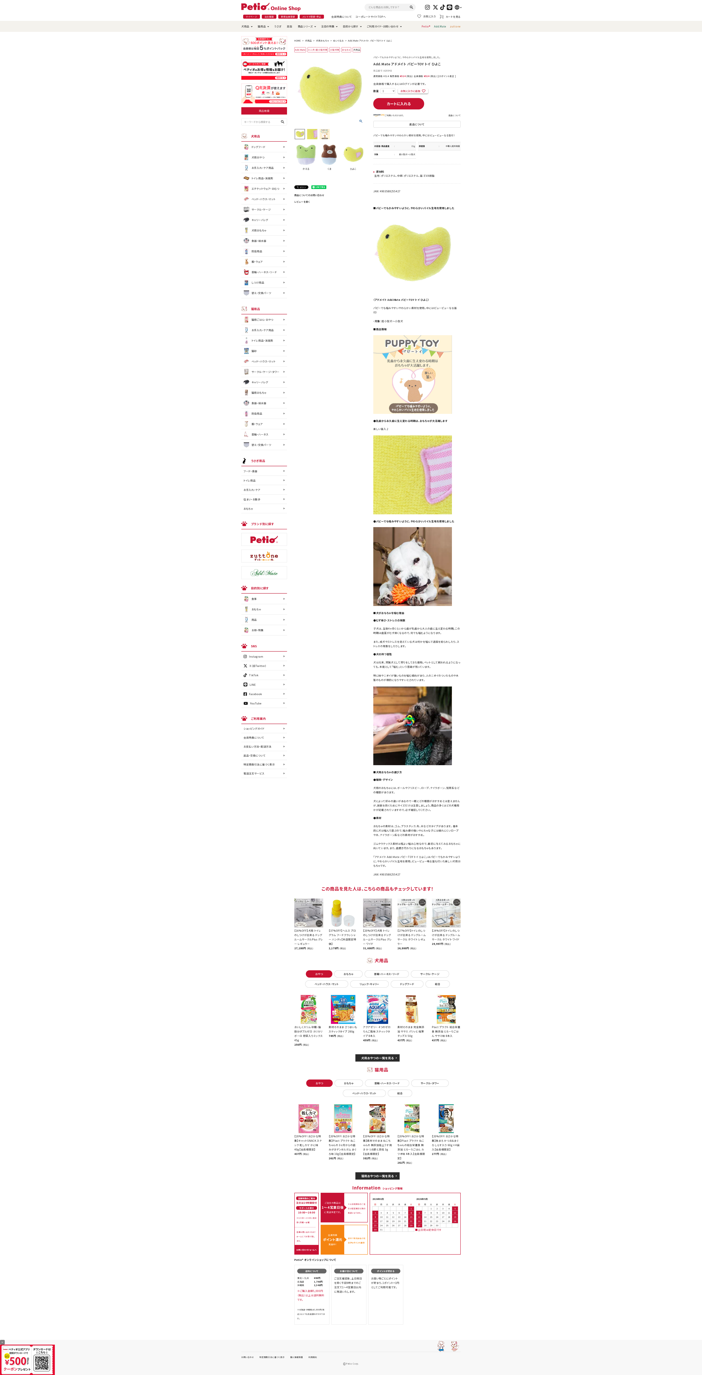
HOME (297, 40)
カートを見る (453, 16)
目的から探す (350, 26)
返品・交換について (255, 755)
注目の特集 (328, 26)
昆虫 (289, 26)
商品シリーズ (305, 26)
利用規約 (312, 1357)
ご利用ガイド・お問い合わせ (383, 26)
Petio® (426, 26)
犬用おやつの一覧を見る (377, 1058)
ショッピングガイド (254, 728)
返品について (454, 115)
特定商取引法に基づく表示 (259, 764)
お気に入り (429, 16)
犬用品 (245, 26)
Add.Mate (440, 26)
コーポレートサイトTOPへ (371, 16)
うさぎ (277, 26)
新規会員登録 (288, 16)
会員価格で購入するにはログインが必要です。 (399, 84)
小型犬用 (334, 49)
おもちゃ (346, 49)
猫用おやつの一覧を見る (377, 1176)
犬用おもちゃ (322, 40)
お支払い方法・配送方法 (257, 746)
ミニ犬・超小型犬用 (317, 49)
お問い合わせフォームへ (306, 1249)
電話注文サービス (254, 773)
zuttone (455, 26)
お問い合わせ (247, 1357)
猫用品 (262, 26)
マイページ (251, 16)
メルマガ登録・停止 (311, 16)
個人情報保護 (296, 1357)
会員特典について (341, 16)
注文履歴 (269, 16)
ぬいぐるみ (338, 40)
